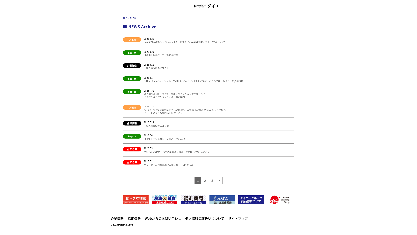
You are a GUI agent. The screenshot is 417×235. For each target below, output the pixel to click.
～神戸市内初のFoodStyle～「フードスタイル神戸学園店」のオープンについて (184, 42)
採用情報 (134, 218)
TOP (125, 17)
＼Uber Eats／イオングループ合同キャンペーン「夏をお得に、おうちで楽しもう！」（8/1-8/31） (194, 81)
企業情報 (117, 218)
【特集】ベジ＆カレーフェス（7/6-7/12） (165, 138)
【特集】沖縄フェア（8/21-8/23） (161, 55)
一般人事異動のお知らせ (156, 68)
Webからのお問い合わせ (163, 218)
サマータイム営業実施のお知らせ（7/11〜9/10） (169, 164)
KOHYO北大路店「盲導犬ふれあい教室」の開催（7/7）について (176, 151)
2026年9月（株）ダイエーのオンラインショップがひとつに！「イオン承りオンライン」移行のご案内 (175, 95)
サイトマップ (238, 218)
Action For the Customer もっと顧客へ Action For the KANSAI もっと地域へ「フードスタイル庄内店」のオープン (185, 111)
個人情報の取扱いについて (204, 218)
